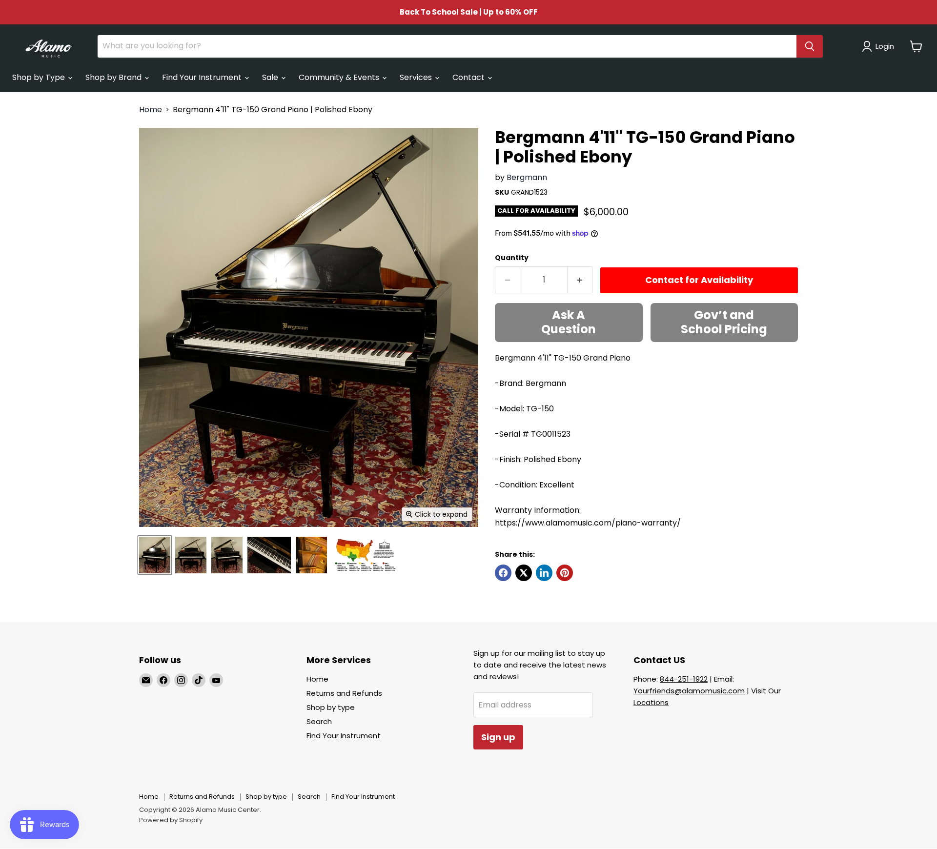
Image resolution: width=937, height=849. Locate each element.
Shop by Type (39, 77)
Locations (651, 702)
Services (417, 77)
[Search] (809, 46)
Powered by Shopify (171, 820)
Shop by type (330, 707)
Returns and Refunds (344, 693)
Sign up (498, 737)
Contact (469, 77)
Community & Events (340, 77)
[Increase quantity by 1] (580, 279)
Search (319, 721)
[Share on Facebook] (503, 573)
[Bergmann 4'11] (154, 555)
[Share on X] (523, 573)
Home (150, 109)
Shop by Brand (114, 77)
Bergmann (527, 177)
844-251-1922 (684, 679)
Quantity (512, 258)
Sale (271, 77)
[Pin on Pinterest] (564, 573)
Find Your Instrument (203, 77)
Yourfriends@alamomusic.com (689, 691)
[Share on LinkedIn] (544, 573)
